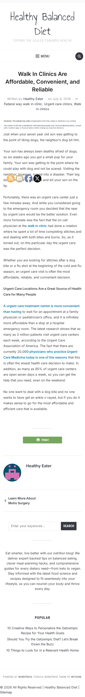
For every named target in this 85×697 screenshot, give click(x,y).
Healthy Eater (33, 99)
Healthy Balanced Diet (42, 24)
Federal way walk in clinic (23, 104)
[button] (42, 56)
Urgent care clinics (58, 104)
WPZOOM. (76, 677)
